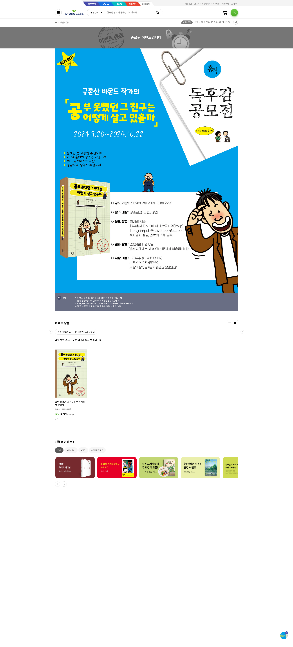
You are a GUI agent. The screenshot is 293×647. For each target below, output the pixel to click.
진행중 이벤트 (63, 442)
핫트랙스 (133, 4)
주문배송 (216, 4)
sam (119, 3)
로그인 (196, 4)
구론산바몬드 (60, 409)
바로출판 (146, 4)
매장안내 (225, 4)
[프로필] (234, 12)
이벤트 (63, 22)
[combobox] (95, 12)
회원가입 (188, 4)
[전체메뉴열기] (58, 12)
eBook (106, 4)
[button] (64, 484)
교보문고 (92, 4)
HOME (56, 22)
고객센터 (234, 4)
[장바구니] (224, 12)
